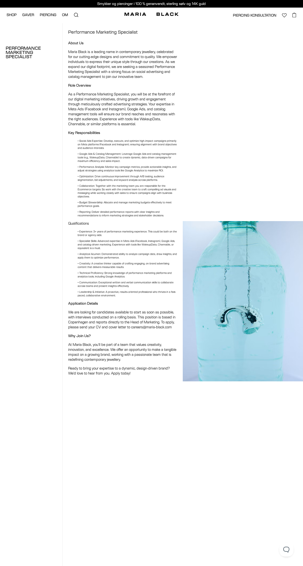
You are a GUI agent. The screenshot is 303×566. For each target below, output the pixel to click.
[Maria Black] (151, 14)
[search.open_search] (76, 15)
